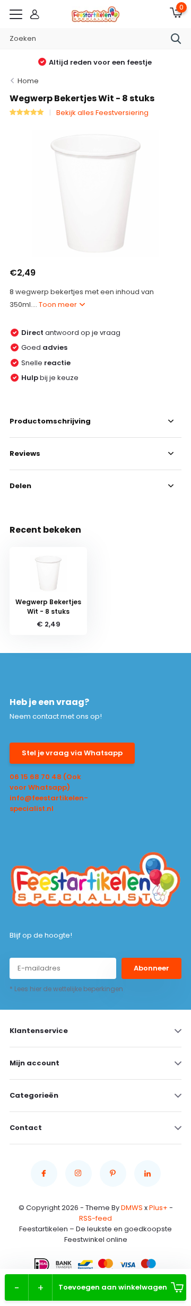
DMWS (132, 1208)
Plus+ (158, 1208)
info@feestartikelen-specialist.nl (49, 803)
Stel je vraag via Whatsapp (72, 753)
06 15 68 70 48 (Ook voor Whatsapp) (45, 782)
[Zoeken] (176, 38)
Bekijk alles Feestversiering (102, 113)
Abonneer (151, 968)
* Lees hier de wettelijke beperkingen (66, 988)
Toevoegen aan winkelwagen (112, 1287)
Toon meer (59, 304)
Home (28, 81)
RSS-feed (95, 1218)
